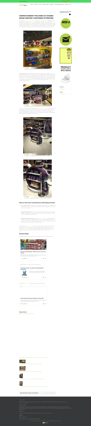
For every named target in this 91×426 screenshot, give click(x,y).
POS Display (32, 22)
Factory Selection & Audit (57, 406)
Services (20, 404)
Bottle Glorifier (65, 408)
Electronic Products (36, 401)
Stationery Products (52, 401)
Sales (28, 418)
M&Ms (41, 20)
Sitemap (52, 420)
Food (38, 413)
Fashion (35, 413)
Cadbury (45, 20)
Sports (41, 413)
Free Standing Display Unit (30, 20)
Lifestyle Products (44, 401)
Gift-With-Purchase (38, 408)
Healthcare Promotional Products (25, 401)
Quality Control (22, 408)
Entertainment (30, 413)
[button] (70, 4)
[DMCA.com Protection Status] (45, 422)
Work (25, 404)
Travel (47, 413)
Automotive (21, 413)
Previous (50, 12)
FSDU (53, 408)
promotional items (26, 283)
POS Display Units (29, 226)
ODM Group (52, 227)
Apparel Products (60, 401)
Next (54, 12)
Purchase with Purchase (47, 408)
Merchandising (37, 418)
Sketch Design (22, 406)
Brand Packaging (58, 408)
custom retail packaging (26, 78)
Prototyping (49, 406)
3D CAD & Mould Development (41, 406)
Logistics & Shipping (30, 408)
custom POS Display (43, 108)
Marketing (31, 418)
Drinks (25, 413)
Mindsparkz (25, 228)
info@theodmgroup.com (23, 1)
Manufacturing (66, 406)
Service (50, 413)
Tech (44, 413)
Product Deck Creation (29, 406)
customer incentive (52, 79)
